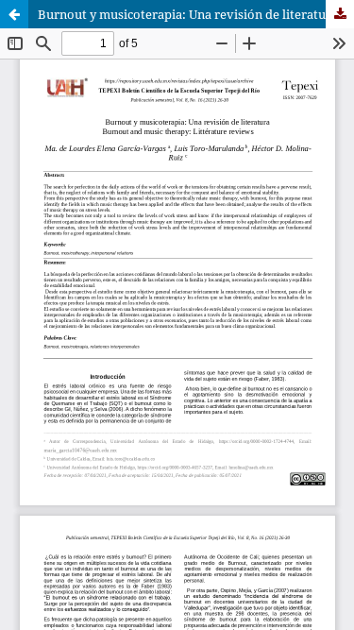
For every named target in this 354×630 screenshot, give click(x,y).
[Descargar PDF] (340, 14)
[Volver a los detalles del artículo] (14, 14)
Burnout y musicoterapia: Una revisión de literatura (188, 14)
